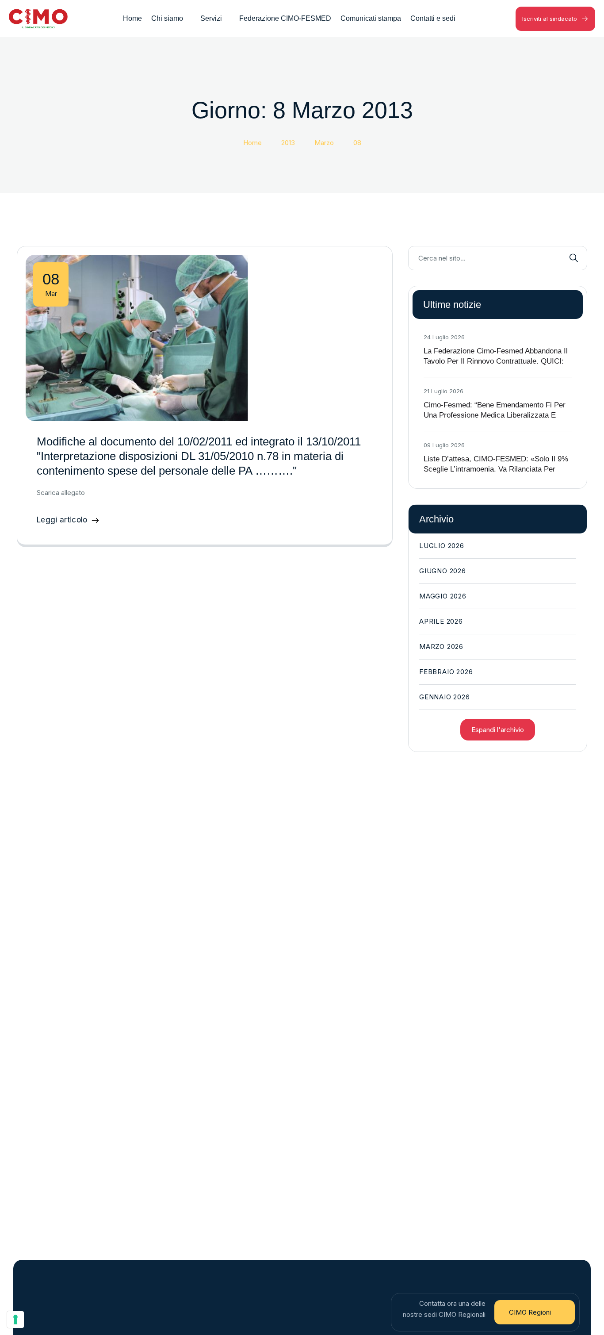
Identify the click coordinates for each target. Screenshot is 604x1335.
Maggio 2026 (442, 596)
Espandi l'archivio (497, 729)
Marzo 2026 (441, 646)
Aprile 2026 (441, 621)
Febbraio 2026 (446, 672)
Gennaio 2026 (444, 697)
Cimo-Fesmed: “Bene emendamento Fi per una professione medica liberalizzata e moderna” (495, 415)
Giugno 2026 (442, 571)
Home (252, 142)
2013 (288, 142)
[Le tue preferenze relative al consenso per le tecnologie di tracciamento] (15, 1319)
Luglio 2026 (441, 545)
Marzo (324, 142)
